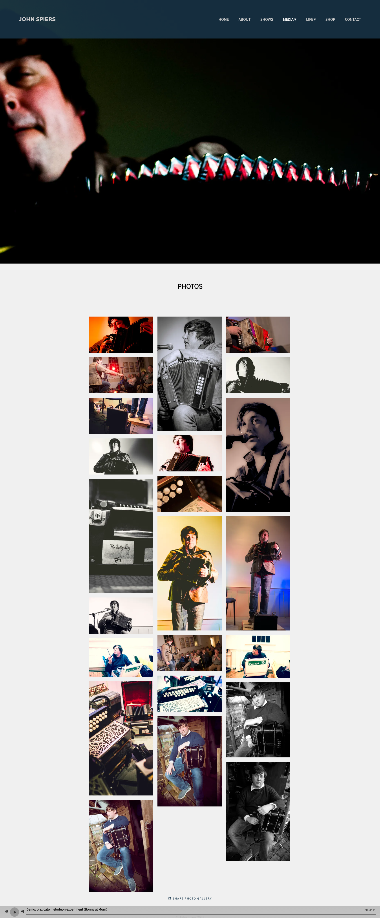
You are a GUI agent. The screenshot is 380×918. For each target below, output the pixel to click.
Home (224, 19)
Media (288, 19)
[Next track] (22, 911)
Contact (353, 19)
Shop (330, 19)
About (245, 19)
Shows (266, 19)
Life (309, 19)
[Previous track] (6, 911)
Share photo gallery (192, 898)
